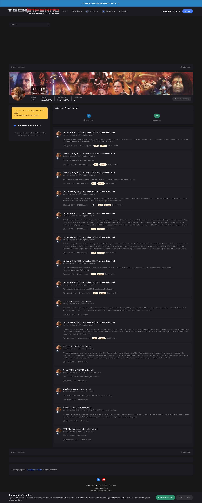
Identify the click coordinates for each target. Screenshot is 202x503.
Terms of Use (40, 498)
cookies (61, 498)
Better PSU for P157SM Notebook (78, 370)
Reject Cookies (184, 497)
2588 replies (86, 146)
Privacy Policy (91, 485)
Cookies (113, 485)
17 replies (87, 440)
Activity (93, 11)
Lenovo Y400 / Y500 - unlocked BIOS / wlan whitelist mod (89, 132)
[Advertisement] (101, 45)
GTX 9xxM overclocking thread (77, 301)
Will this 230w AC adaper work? (77, 408)
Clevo (92, 304)
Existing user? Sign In (170, 11)
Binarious (81, 410)
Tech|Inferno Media (34, 470)
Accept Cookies (166, 497)
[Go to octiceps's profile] (58, 133)
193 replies (83, 314)
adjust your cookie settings (116, 498)
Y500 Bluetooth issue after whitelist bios (80, 429)
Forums (65, 11)
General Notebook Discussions (105, 410)
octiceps (66, 135)
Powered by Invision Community (101, 490)
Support (122, 11)
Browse (110, 11)
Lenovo (92, 135)
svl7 (79, 135)
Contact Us (103, 485)
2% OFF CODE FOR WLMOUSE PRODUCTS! (99, 3)
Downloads (77, 11)
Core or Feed (83, 372)
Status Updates (36, 25)
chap (80, 304)
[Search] (47, 25)
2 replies (83, 381)
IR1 (79, 431)
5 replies (85, 421)
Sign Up (187, 11)
